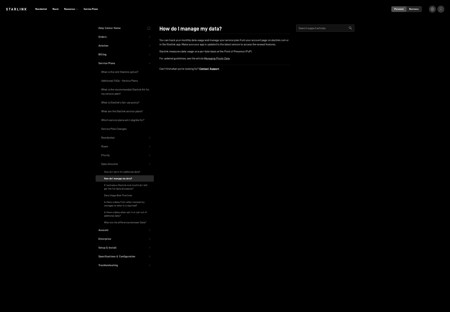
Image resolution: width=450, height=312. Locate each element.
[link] (16, 9)
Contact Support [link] (209, 68)
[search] (350, 28)
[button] (125, 37)
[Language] (432, 9)
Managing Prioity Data (217, 58)
